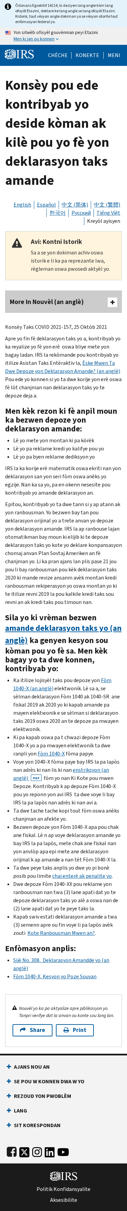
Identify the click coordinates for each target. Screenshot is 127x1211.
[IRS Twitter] (24, 1150)
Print (79, 1030)
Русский (81, 212)
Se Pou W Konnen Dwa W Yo (49, 1081)
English (22, 204)
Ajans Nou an (32, 1066)
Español (46, 204)
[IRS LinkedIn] (50, 1150)
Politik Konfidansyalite (63, 1189)
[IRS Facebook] (12, 1150)
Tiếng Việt (108, 212)
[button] (87, 55)
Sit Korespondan (37, 1125)
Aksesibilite (63, 1200)
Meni (114, 55)
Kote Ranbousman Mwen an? (61, 933)
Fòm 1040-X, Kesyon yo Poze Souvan (55, 976)
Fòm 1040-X (51, 753)
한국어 (57, 212)
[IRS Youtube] (63, 1150)
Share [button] (37, 1030)
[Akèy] (19, 53)
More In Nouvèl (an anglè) (47, 302)
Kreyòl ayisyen (103, 221)
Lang (20, 1110)
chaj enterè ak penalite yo (82, 875)
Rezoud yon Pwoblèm (42, 1096)
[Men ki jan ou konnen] (63, 36)
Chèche (58, 55)
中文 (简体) (75, 204)
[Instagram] (37, 1150)
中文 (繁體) (107, 204)
